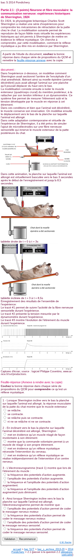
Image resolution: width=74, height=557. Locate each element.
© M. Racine (65, 542)
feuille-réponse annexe (31, 60)
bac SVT (29, 549)
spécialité (67, 554)
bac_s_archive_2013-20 (51, 549)
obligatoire (66, 552)
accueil (17, 549)
